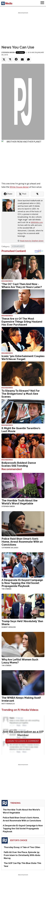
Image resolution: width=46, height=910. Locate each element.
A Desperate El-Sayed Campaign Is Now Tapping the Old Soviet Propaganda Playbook (22, 582)
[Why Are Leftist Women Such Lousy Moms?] (23, 644)
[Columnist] (9, 205)
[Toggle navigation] (42, 3)
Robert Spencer (9, 627)
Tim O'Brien (6, 589)
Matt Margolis (8, 704)
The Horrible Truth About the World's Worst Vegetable (20, 502)
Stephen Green (8, 52)
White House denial (19, 186)
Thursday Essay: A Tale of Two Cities (22, 847)
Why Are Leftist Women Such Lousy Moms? (20, 661)
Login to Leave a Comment (23, 741)
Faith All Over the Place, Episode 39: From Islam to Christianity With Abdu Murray (22, 855)
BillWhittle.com (37, 222)
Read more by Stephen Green (31, 241)
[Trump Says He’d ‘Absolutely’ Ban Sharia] (23, 605)
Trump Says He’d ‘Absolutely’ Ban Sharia (22, 623)
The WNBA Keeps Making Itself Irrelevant (21, 699)
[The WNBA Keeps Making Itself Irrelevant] (23, 682)
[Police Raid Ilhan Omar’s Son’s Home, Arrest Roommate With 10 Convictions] (23, 523)
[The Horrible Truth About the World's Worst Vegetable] (23, 485)
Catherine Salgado (10, 548)
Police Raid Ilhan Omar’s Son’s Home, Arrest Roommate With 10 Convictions (22, 541)
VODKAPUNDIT (18, 246)
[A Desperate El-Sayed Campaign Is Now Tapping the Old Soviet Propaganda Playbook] (23, 564)
